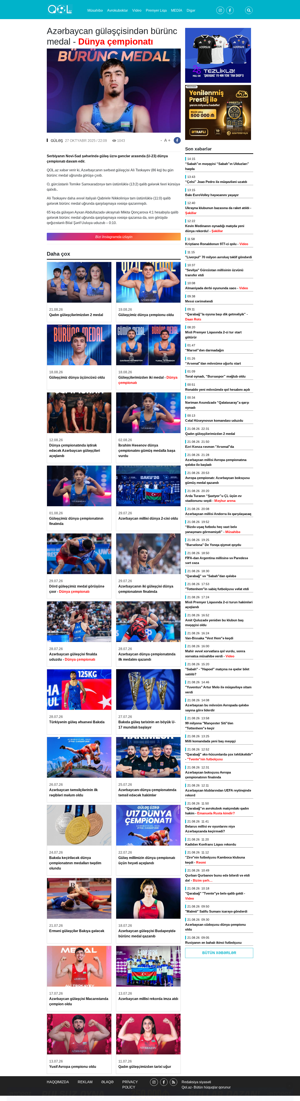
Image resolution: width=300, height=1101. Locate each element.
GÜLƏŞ (57, 141)
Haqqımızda (58, 1082)
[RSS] (173, 1086)
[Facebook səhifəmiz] (164, 1086)
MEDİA (176, 10)
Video (136, 10)
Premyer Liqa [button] (156, 10)
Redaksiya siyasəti (196, 1082)
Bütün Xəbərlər (219, 953)
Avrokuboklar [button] (117, 10)
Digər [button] (191, 10)
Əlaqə (107, 1082)
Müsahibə (95, 10)
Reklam (85, 1082)
